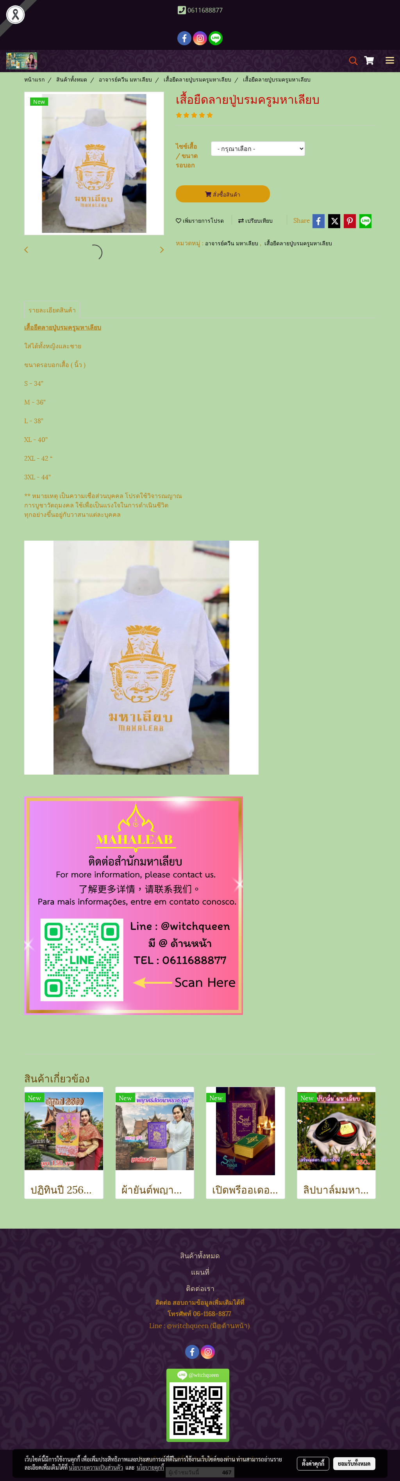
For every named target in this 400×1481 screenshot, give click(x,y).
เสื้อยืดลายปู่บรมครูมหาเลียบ (298, 244)
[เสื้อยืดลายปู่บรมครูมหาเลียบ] (94, 164)
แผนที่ (200, 1271)
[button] (351, 61)
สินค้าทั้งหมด (200, 1255)
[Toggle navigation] (389, 60)
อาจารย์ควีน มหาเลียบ (232, 244)
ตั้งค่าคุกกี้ (313, 1463)
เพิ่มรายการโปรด (202, 221)
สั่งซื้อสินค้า (225, 194)
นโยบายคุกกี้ (150, 1467)
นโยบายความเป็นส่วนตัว (96, 1467)
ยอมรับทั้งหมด (354, 1463)
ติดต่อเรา (200, 1287)
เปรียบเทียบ (258, 221)
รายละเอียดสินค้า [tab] (52, 309)
